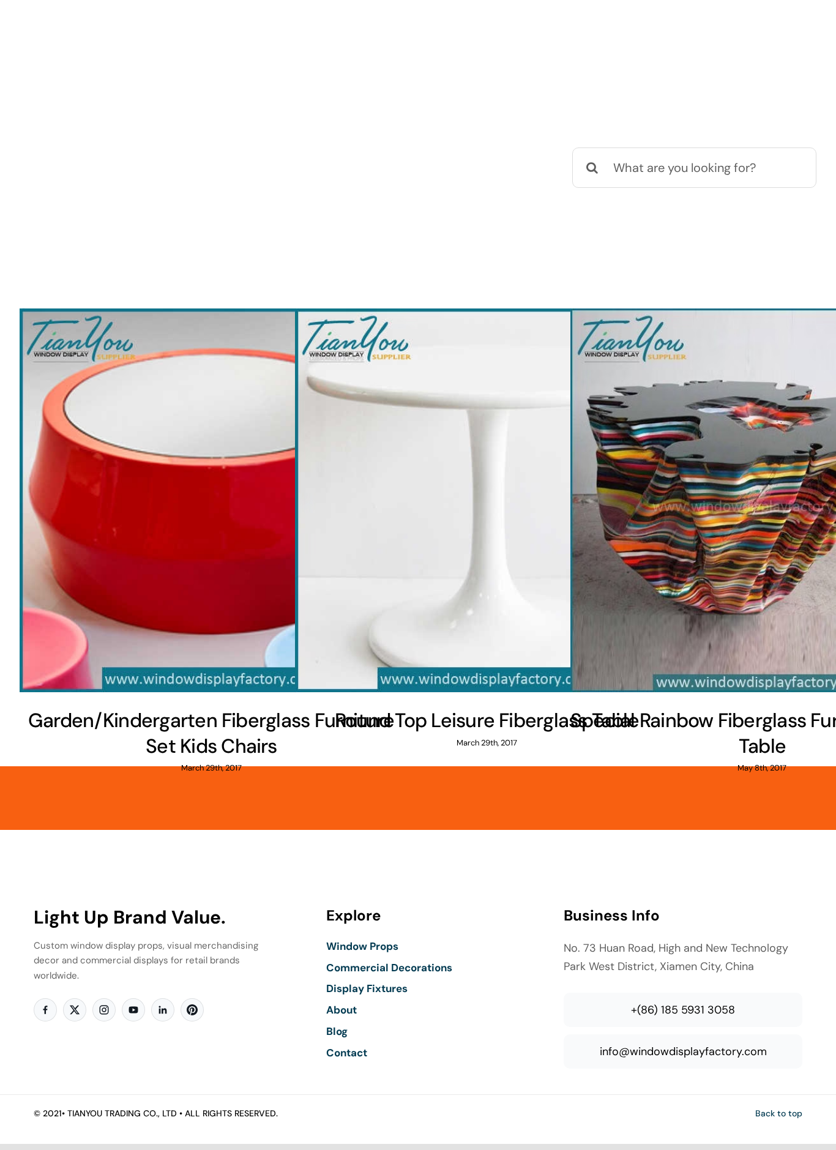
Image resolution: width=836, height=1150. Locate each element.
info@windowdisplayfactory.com (683, 1051)
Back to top (778, 1113)
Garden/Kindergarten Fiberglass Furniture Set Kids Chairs (211, 733)
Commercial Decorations (389, 967)
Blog (337, 1031)
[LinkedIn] (162, 1009)
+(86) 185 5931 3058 (683, 1010)
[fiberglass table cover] (211, 500)
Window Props (362, 946)
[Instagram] (104, 1009)
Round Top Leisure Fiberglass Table (487, 720)
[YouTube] (133, 1009)
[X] (74, 1009)
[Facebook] (45, 1009)
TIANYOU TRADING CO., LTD (122, 1113)
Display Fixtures (367, 988)
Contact (346, 1052)
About (341, 1010)
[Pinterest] (192, 1009)
